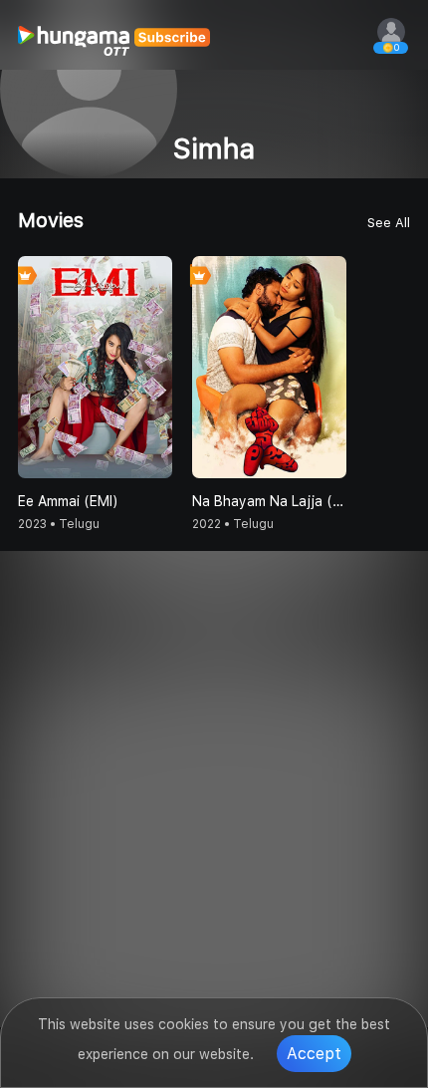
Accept (314, 1053)
